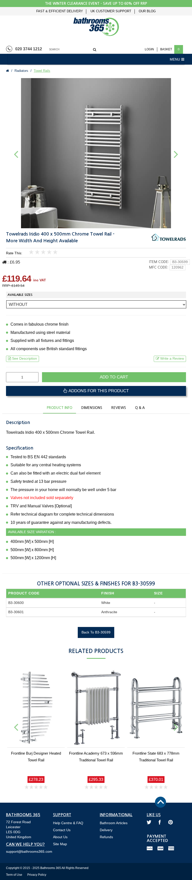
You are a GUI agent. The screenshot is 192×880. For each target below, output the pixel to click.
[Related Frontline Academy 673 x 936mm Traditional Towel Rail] (96, 708)
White (105, 603)
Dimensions (91, 407)
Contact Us (61, 830)
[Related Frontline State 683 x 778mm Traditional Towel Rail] (156, 708)
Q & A (140, 407)
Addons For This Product (98, 390)
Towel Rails (42, 71)
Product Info (59, 407)
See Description (24, 358)
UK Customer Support (110, 11)
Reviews (118, 407)
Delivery (106, 830)
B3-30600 (16, 603)
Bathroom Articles (114, 823)
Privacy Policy (36, 874)
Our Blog (147, 11)
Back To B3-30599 (96, 632)
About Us (60, 837)
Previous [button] (16, 153)
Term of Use (14, 874)
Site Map (60, 844)
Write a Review (172, 358)
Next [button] (176, 153)
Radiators (21, 71)
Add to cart (114, 377)
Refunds (106, 837)
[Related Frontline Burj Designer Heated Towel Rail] (36, 708)
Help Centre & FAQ (68, 823)
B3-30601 (16, 612)
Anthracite (109, 612)
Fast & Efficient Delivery (59, 11)
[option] (96, 153)
